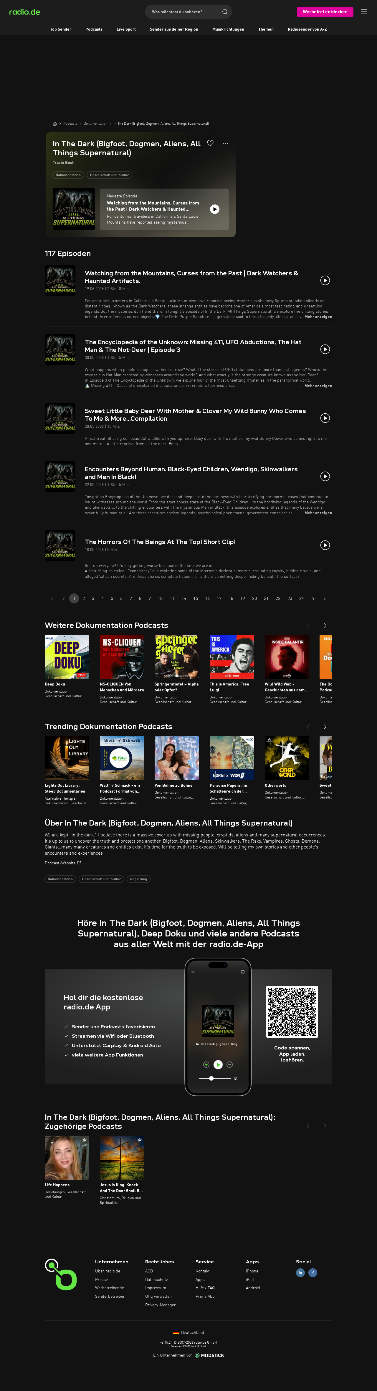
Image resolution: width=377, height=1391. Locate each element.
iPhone (252, 1271)
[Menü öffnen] (364, 11)
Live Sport (126, 29)
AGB (149, 1271)
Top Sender (60, 29)
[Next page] (313, 598)
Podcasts (93, 29)
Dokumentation (68, 175)
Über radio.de (107, 1271)
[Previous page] (63, 598)
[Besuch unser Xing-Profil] (312, 1272)
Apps (200, 1280)
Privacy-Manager (160, 1305)
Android (253, 1288)
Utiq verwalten (158, 1297)
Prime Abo (205, 1297)
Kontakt (203, 1271)
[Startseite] (54, 123)
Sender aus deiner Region (174, 29)
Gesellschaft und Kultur (109, 175)
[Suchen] (225, 11)
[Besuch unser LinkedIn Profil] (300, 1272)
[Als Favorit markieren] (210, 143)
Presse (101, 1280)
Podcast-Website (60, 863)
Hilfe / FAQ (205, 1288)
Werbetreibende (109, 1288)
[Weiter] (325, 623)
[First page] (52, 598)
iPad (250, 1280)
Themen (266, 29)
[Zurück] (308, 623)
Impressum (155, 1288)
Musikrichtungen (228, 29)
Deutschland (192, 1333)
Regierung (138, 879)
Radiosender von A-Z (307, 29)
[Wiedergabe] (214, 209)
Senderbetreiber (110, 1297)
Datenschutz (156, 1280)
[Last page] (325, 598)
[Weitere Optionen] (225, 143)
